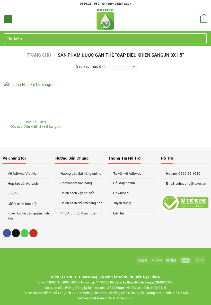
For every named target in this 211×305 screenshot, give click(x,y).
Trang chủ (39, 55)
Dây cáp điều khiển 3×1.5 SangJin (36, 126)
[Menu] (8, 19)
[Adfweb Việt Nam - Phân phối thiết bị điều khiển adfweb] (105, 19)
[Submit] (202, 39)
